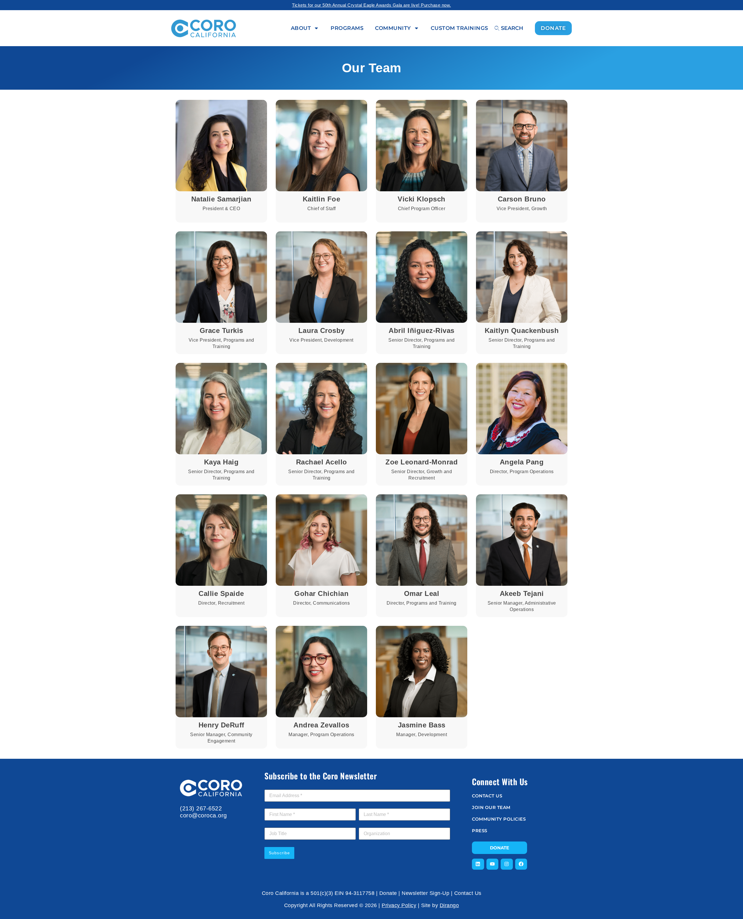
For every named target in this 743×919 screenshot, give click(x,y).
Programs (347, 28)
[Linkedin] (478, 864)
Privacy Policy (399, 905)
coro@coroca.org (203, 815)
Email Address (279, 786)
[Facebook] (521, 864)
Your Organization (376, 824)
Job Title (272, 824)
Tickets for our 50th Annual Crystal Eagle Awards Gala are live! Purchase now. (371, 5)
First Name (276, 805)
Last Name (371, 805)
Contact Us (467, 893)
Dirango (449, 905)
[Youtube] (492, 864)
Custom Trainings (459, 28)
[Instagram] (507, 864)
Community (393, 28)
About (301, 28)
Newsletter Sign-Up (425, 893)
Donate (388, 893)
